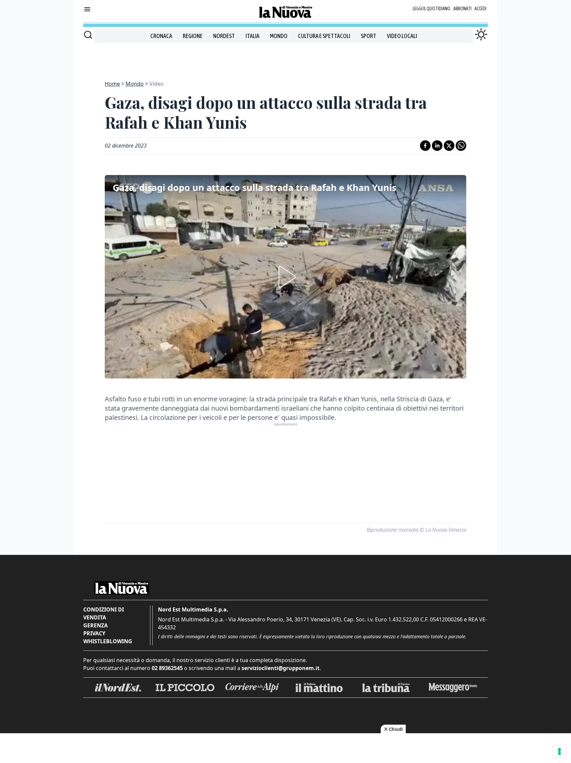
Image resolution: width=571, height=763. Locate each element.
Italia (252, 35)
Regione (193, 35)
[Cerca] (88, 35)
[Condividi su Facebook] (425, 145)
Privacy (94, 633)
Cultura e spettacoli (324, 35)
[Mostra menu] (87, 9)
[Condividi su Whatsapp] (461, 145)
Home (112, 83)
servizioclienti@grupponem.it (281, 668)
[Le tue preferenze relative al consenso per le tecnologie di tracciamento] (559, 751)
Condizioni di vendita (103, 613)
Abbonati (462, 8)
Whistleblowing (107, 641)
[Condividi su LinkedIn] (437, 145)
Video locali (402, 35)
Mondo (278, 35)
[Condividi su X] (449, 145)
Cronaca (161, 35)
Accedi (480, 8)
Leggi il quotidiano (431, 8)
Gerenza (95, 625)
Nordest (224, 35)
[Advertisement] (285, 57)
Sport (368, 35)
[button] (285, 277)
